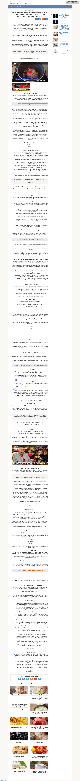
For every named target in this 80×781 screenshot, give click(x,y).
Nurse (12, 2)
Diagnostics (19, 6)
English (5, 780)
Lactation (13, 6)
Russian (1, 780)
